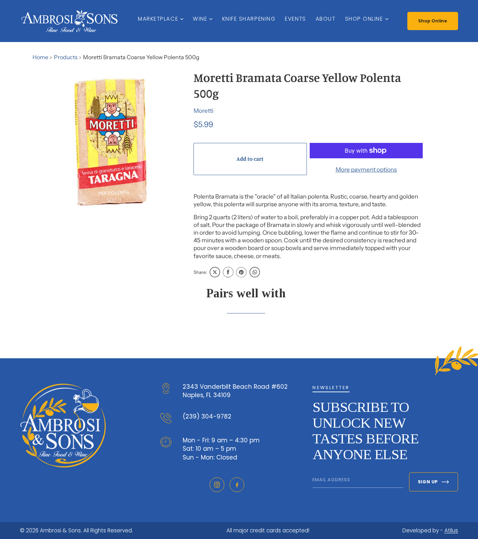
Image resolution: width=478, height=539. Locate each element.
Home (40, 57)
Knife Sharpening (248, 18)
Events (295, 18)
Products (66, 57)
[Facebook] (237, 484)
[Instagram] (217, 484)
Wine (200, 18)
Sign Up (428, 482)
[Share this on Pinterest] (241, 272)
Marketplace (158, 18)
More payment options (366, 169)
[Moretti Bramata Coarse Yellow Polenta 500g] (111, 141)
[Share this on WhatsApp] (254, 272)
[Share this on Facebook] (228, 272)
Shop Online (364, 18)
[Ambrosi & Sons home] (69, 21)
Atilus (451, 530)
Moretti (203, 110)
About (326, 18)
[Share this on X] (215, 272)
